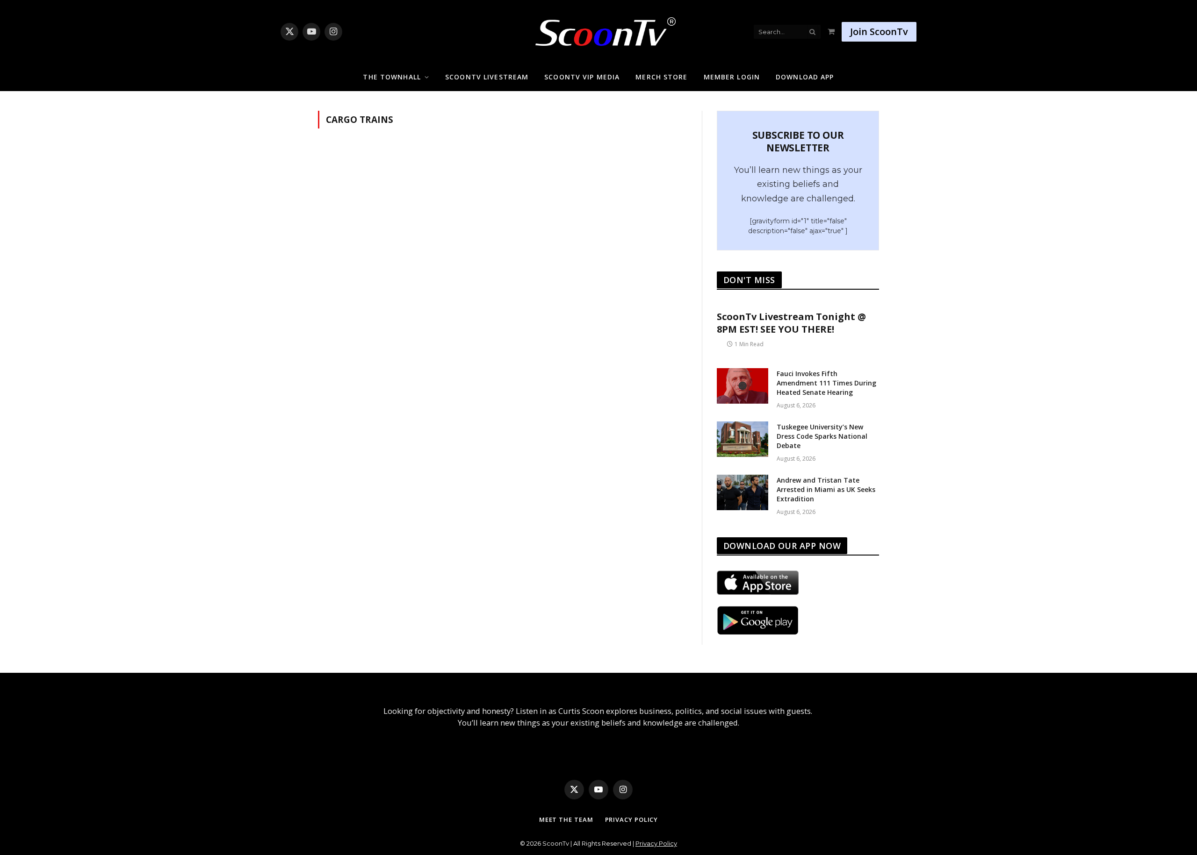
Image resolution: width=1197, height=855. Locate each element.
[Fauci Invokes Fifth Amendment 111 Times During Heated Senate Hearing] (742, 386)
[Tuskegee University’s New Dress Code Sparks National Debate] (742, 439)
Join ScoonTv (879, 31)
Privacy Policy (631, 819)
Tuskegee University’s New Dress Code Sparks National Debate (822, 436)
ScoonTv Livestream (486, 76)
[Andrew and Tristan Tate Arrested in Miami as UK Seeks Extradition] (742, 492)
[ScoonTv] (598, 29)
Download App (805, 76)
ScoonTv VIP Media (582, 76)
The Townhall (391, 76)
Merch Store (661, 76)
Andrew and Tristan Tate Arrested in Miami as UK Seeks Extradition (826, 489)
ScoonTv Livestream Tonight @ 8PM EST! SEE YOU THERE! (791, 322)
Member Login (732, 76)
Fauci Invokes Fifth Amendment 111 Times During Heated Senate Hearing (826, 383)
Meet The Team (566, 819)
